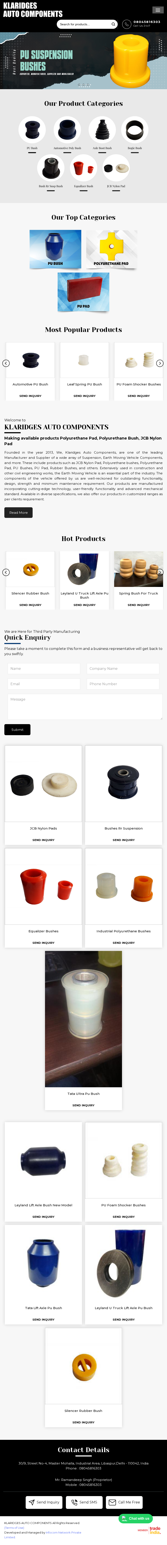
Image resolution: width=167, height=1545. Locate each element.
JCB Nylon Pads (43, 828)
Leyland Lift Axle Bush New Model (43, 1205)
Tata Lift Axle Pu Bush (43, 1308)
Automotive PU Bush (30, 384)
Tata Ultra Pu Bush (83, 1094)
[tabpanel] (83, 60)
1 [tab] (79, 85)
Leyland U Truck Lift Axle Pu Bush (85, 595)
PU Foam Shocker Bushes (139, 384)
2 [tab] (83, 85)
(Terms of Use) (14, 1527)
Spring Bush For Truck (138, 593)
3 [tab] (88, 85)
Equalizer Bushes (43, 931)
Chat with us (139, 1518)
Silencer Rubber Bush (30, 593)
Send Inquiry (30, 396)
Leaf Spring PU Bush (84, 384)
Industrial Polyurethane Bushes (124, 931)
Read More (18, 513)
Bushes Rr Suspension (124, 828)
